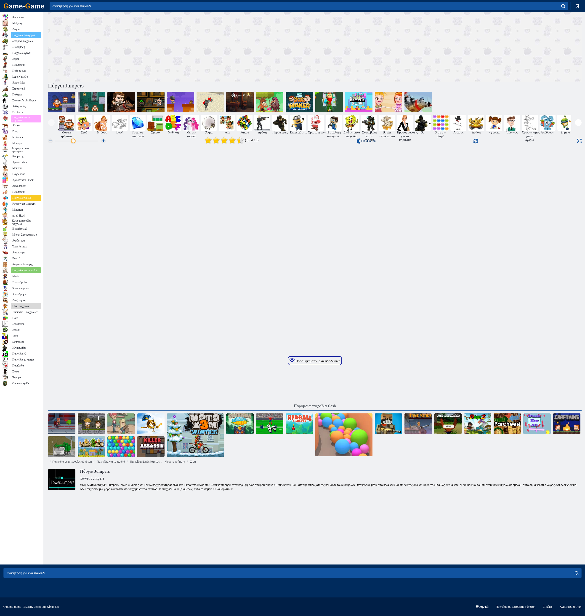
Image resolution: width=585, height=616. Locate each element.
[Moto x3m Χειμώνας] (195, 435)
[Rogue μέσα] (240, 102)
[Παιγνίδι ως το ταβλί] (507, 423)
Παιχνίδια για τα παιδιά (110, 461)
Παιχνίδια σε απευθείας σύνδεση (72, 461)
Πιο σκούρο (368, 141)
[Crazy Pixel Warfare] (388, 423)
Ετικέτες (548, 606)
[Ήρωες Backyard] (121, 423)
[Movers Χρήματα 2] (91, 102)
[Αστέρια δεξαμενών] (418, 423)
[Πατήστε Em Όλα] (537, 423)
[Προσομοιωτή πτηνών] (448, 423)
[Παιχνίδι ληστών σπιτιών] (329, 102)
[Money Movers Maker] (299, 102)
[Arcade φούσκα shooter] (121, 446)
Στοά (192, 461)
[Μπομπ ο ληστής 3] (151, 102)
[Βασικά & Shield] (151, 423)
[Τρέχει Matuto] (269, 102)
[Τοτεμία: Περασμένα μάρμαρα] (240, 423)
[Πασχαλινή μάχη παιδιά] (358, 102)
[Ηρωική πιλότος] (418, 102)
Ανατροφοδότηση (571, 606)
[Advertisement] (181, 46)
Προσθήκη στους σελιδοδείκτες (317, 361)
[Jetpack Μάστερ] (61, 423)
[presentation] (51, 122)
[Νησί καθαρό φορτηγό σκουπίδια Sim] (61, 446)
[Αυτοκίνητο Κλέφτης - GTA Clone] (210, 102)
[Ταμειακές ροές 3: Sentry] (121, 102)
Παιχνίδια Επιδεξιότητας (144, 461)
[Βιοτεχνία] (566, 423)
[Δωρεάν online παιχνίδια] (24, 5)
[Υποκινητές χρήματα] (61, 102)
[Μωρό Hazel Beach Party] (388, 102)
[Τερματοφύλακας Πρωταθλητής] (269, 423)
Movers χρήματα (174, 461)
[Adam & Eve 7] (91, 446)
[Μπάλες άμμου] (343, 435)
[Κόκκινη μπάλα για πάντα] (299, 423)
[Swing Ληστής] (180, 102)
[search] (563, 6)
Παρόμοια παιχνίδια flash (315, 406)
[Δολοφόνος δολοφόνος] (151, 446)
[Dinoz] (477, 423)
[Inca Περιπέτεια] (91, 423)
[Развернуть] (579, 141)
